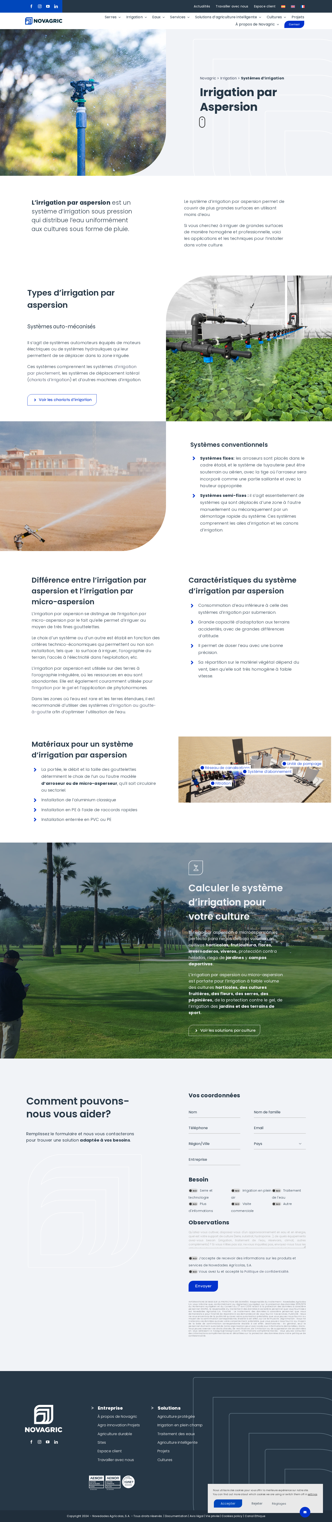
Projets (163, 1451)
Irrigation (228, 78)
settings (312, 1494)
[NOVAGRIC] (44, 19)
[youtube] (48, 6)
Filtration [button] (223, 783)
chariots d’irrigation (49, 379)
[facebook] (31, 6)
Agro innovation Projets (119, 1425)
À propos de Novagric (117, 1416)
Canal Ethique (255, 1516)
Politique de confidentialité (266, 1271)
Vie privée (212, 1516)
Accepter (228, 1503)
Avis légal (197, 1516)
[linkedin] (56, 6)
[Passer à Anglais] (293, 6)
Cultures (164, 1459)
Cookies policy (232, 1516)
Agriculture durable (115, 1433)
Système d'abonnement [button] (269, 771)
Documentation (176, 1516)
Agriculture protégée (176, 1416)
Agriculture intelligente (177, 1442)
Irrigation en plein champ (180, 1425)
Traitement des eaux (176, 1433)
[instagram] (40, 6)
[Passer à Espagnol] (283, 6)
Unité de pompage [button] (304, 763)
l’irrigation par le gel (52, 687)
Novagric (208, 78)
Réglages (279, 1503)
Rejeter (257, 1503)
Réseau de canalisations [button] (227, 767)
